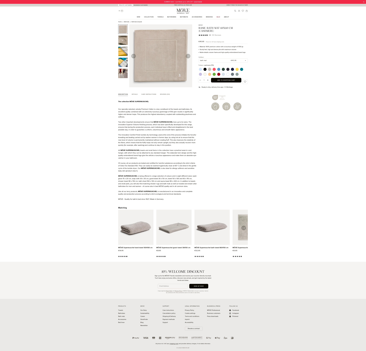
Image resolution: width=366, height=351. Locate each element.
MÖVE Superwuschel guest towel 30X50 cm (173, 248)
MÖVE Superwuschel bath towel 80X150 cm (211, 248)
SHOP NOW (198, 2)
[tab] (123, 95)
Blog (141, 322)
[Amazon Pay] (170, 338)
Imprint (187, 319)
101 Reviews (216, 35)
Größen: (201, 57)
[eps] (225, 338)
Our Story (143, 310)
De (119, 10)
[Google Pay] (208, 338)
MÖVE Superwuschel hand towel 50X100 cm (135, 248)
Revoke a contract (194, 328)
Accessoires (122, 319)
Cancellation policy (169, 313)
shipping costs (174, 343)
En (122, 10)
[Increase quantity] (208, 80)
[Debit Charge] (196, 338)
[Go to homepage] (183, 11)
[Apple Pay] (217, 338)
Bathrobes (121, 313)
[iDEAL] (232, 338)
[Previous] (133, 56)
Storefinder (144, 319)
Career (142, 316)
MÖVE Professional (213, 310)
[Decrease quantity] (200, 80)
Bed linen (121, 322)
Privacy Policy (169, 291)
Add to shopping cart (226, 80)
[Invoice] (183, 338)
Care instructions (168, 310)
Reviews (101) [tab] (165, 94)
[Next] (188, 56)
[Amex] (160, 338)
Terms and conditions (192, 316)
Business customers (213, 313)
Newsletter (144, 325)
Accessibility (189, 322)
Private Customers (125, 5)
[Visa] (145, 338)
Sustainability (144, 313)
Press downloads (212, 316)
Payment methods (169, 319)
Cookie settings (190, 313)
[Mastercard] (153, 338)
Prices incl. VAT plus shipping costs (215, 41)
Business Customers (141, 5)
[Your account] (239, 11)
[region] (155, 56)
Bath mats (121, 316)
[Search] (235, 11)
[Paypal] (135, 338)
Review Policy (178, 291)
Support (165, 322)
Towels (120, 310)
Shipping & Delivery (169, 316)
